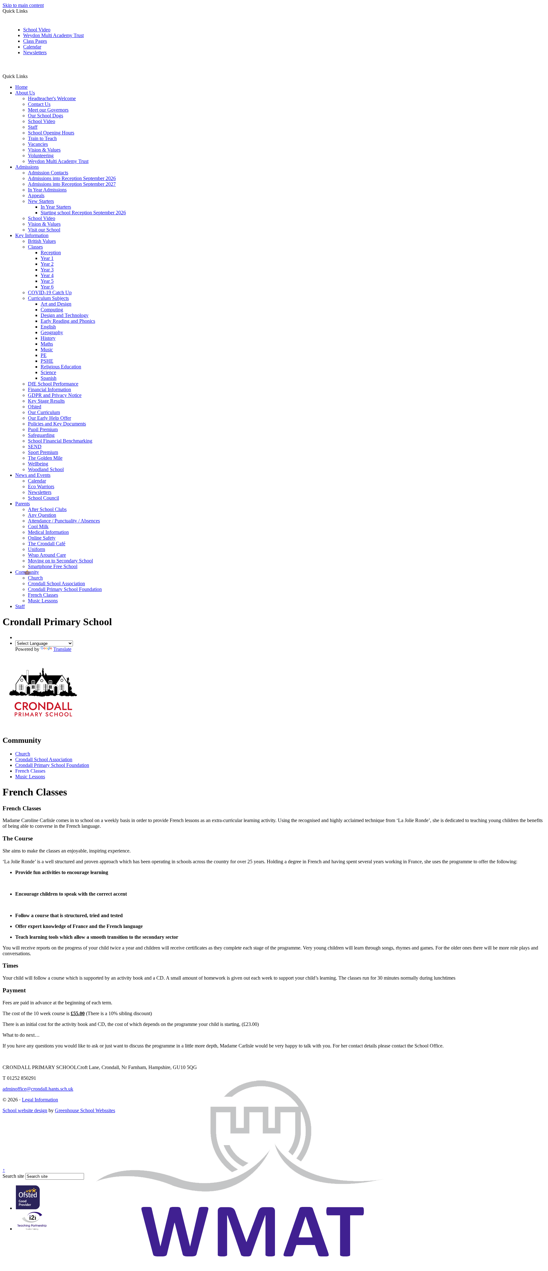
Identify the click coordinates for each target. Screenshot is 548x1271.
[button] (30, 76)
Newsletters (35, 52)
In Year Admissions (47, 189)
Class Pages (35, 41)
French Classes (43, 595)
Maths (47, 344)
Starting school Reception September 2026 (83, 212)
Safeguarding (41, 435)
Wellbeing (38, 463)
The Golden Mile (45, 458)
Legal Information (40, 1099)
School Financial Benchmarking (60, 441)
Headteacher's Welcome (52, 98)
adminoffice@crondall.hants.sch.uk (38, 1089)
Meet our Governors (48, 110)
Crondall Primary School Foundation (65, 589)
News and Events (32, 475)
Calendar (32, 46)
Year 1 (47, 258)
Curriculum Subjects (48, 298)
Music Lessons (43, 600)
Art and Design (56, 304)
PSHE (47, 361)
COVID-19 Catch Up (50, 292)
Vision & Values (44, 149)
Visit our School (44, 229)
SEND (35, 446)
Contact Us (39, 104)
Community (27, 572)
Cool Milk (38, 526)
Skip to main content (23, 5)
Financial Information (49, 389)
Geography (52, 332)
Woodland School (46, 469)
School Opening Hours (51, 132)
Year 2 (47, 264)
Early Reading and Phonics (68, 321)
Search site (13, 1176)
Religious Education (61, 366)
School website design (25, 1110)
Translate (62, 649)
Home (21, 87)
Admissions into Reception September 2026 (72, 178)
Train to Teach (42, 138)
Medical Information (48, 532)
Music (47, 349)
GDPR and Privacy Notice (55, 395)
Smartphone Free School (52, 566)
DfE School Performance (53, 383)
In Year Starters (56, 207)
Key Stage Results (46, 401)
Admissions (27, 167)
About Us (25, 92)
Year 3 (47, 269)
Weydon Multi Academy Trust (53, 35)
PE (44, 355)
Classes (35, 247)
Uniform (36, 549)
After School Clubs (47, 509)
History (48, 338)
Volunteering (41, 155)
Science (48, 372)
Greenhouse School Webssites (85, 1110)
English (48, 326)
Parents (22, 503)
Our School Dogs (45, 115)
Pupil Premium (43, 429)
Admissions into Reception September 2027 (72, 184)
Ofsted (34, 406)
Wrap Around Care (47, 555)
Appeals (36, 195)
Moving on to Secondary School (60, 560)
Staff (32, 127)
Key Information (32, 235)
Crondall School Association (56, 583)
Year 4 (47, 275)
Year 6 (47, 286)
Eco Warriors (41, 486)
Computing (52, 309)
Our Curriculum (44, 412)
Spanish (48, 378)
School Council (43, 498)
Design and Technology (64, 315)
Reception (51, 252)
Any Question (42, 515)
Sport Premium (43, 452)
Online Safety (41, 538)
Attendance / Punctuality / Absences (64, 520)
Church (35, 577)
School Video (36, 29)
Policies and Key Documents (57, 423)
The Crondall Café (46, 543)
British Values (42, 241)
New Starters (41, 201)
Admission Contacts (48, 172)
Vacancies (38, 144)
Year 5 (47, 281)
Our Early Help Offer (49, 418)
